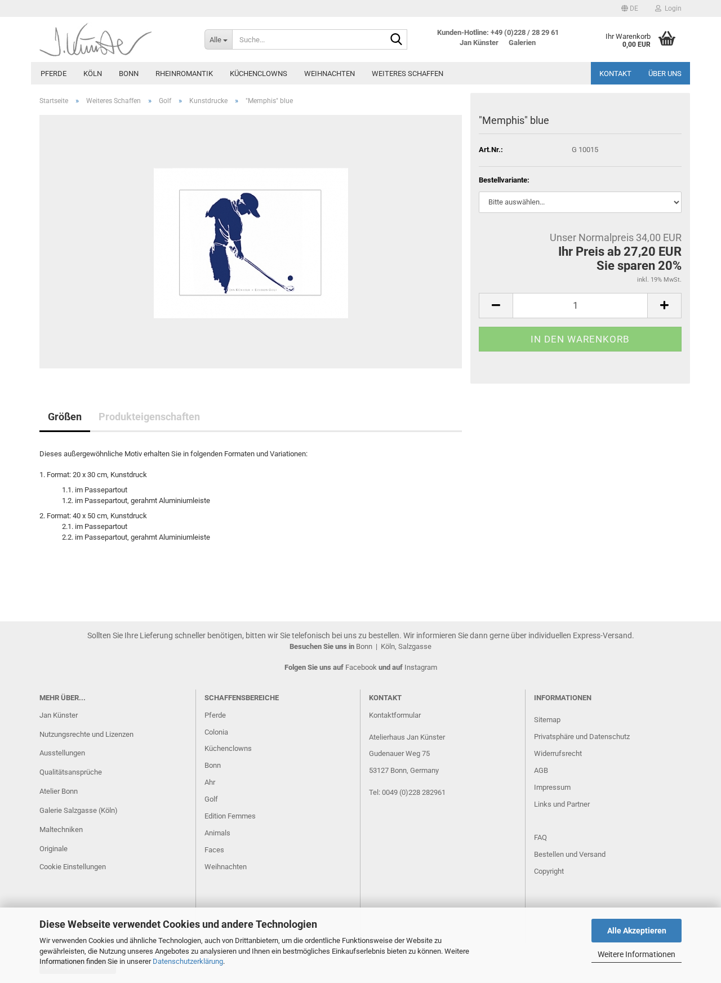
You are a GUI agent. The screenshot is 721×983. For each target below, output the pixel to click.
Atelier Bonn (58, 791)
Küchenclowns (258, 73)
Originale (53, 848)
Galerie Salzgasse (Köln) (78, 810)
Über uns (665, 73)
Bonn (129, 73)
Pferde (53, 73)
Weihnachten (329, 73)
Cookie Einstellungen (72, 866)
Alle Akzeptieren (636, 930)
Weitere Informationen (636, 954)
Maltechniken (61, 829)
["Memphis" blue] (251, 241)
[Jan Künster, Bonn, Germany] (113, 39)
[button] (630, 8)
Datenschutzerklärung (188, 961)
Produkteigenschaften (149, 416)
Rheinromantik (184, 73)
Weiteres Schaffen (407, 73)
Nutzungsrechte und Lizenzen (86, 734)
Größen (65, 416)
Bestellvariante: (504, 180)
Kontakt (615, 73)
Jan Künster (58, 715)
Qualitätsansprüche (70, 772)
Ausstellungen (62, 753)
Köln (92, 73)
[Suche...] (396, 40)
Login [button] (671, 8)
